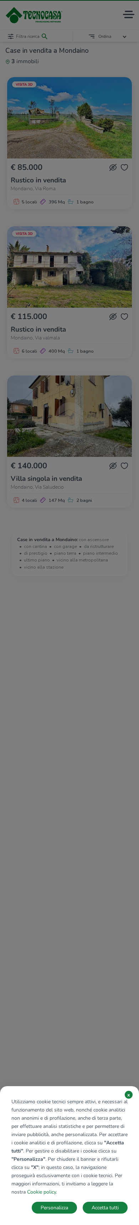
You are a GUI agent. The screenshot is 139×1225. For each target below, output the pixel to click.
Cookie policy (41, 1192)
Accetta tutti (105, 1207)
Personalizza (54, 1207)
